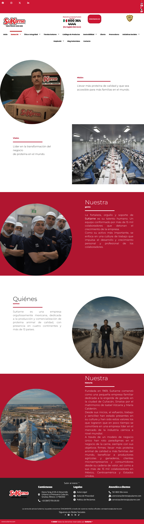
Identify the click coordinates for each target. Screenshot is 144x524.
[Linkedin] (28, 3)
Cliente (103, 34)
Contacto (86, 41)
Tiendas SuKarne (50, 34)
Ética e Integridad (31, 34)
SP (141, 11)
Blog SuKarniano (73, 41)
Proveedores (114, 34)
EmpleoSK (57, 41)
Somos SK (14, 34)
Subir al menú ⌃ (72, 483)
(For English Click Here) (72, 27)
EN (141, 5)
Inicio (5, 34)
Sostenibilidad (88, 34)
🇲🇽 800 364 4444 (72, 22)
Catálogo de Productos (71, 34)
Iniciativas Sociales (129, 34)
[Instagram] (11, 3)
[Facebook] (3, 3)
